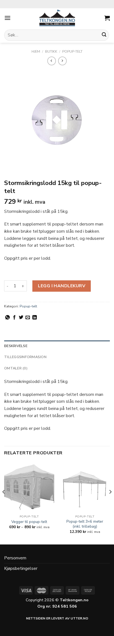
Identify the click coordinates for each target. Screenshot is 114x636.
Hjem (36, 51)
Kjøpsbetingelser (20, 568)
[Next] (110, 503)
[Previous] (4, 503)
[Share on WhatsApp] (7, 317)
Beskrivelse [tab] (15, 346)
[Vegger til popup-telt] (29, 487)
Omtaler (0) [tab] (15, 368)
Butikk (51, 51)
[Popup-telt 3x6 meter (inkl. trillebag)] (85, 487)
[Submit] (104, 35)
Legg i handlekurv (61, 286)
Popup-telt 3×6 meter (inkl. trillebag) (84, 524)
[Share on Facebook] (14, 317)
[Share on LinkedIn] (34, 317)
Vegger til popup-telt (29, 521)
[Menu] (7, 18)
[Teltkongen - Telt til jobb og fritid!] (57, 18)
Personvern (15, 558)
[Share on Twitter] (21, 317)
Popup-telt (72, 51)
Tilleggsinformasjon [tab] (25, 357)
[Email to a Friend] (27, 317)
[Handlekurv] (107, 18)
